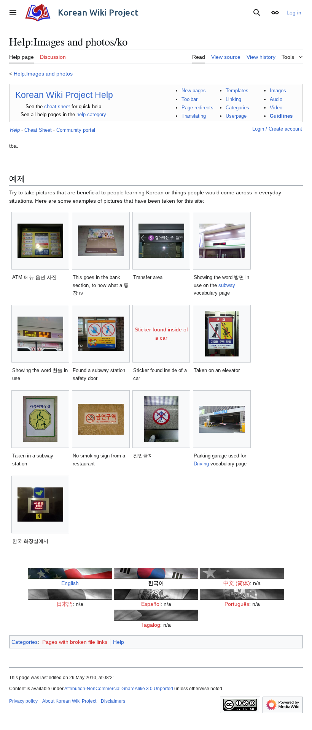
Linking (233, 99)
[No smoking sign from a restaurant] (101, 419)
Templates (237, 90)
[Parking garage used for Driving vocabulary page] (222, 419)
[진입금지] (161, 419)
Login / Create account (277, 129)
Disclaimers (113, 701)
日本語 (65, 604)
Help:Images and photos (43, 74)
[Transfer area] (161, 241)
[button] (13, 12)
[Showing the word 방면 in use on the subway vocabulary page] (222, 241)
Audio (276, 99)
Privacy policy (23, 701)
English (70, 583)
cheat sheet (57, 106)
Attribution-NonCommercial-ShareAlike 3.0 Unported (118, 688)
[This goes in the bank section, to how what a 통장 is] (101, 240)
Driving (201, 464)
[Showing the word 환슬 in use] (40, 334)
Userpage (236, 116)
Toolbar (189, 99)
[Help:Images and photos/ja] (70, 594)
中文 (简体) (236, 583)
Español (151, 604)
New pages (193, 90)
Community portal (75, 130)
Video (276, 107)
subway (226, 285)
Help (118, 642)
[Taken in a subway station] (40, 419)
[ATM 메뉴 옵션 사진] (40, 241)
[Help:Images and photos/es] (156, 594)
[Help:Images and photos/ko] (156, 573)
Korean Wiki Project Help (64, 95)
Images (278, 90)
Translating (193, 116)
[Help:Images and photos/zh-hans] (242, 573)
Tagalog (150, 625)
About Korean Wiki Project (69, 701)
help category (91, 114)
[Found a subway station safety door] (101, 334)
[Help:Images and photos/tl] (156, 615)
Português (236, 604)
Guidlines (281, 116)
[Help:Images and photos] (70, 573)
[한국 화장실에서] (40, 504)
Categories (237, 107)
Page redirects (197, 107)
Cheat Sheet (38, 130)
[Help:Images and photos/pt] (242, 594)
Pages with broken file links (74, 642)
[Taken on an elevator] (222, 333)
